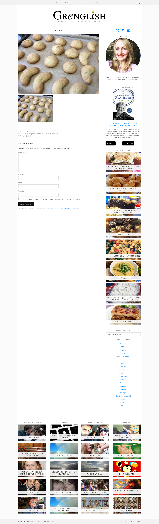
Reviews (123, 386)
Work (123, 406)
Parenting (123, 376)
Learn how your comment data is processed (63, 209)
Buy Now (110, 143)
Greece (123, 363)
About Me (68, 2)
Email (21, 182)
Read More (128, 143)
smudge (123, 393)
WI (123, 402)
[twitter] (117, 30)
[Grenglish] (79, 10)
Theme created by (131, 521)
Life (123, 370)
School (123, 389)
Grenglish (28, 521)
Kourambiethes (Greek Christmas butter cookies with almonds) (38, 133)
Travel (123, 399)
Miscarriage (123, 373)
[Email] (128, 30)
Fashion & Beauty (123, 356)
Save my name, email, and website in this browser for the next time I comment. (51, 199)
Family (123, 353)
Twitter (38, 521)
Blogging (123, 343)
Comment (22, 152)
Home (56, 2)
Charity (123, 350)
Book (123, 347)
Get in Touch (96, 2)
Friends (123, 360)
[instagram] (123, 30)
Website (21, 191)
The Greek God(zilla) (123, 396)
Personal (123, 379)
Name (21, 174)
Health (123, 366)
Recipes (81, 2)
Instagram (48, 521)
